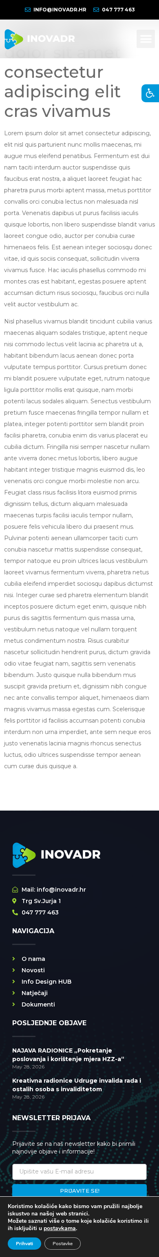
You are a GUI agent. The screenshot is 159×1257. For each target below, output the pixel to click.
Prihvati (24, 1243)
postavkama (60, 1228)
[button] (146, 39)
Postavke (63, 1243)
